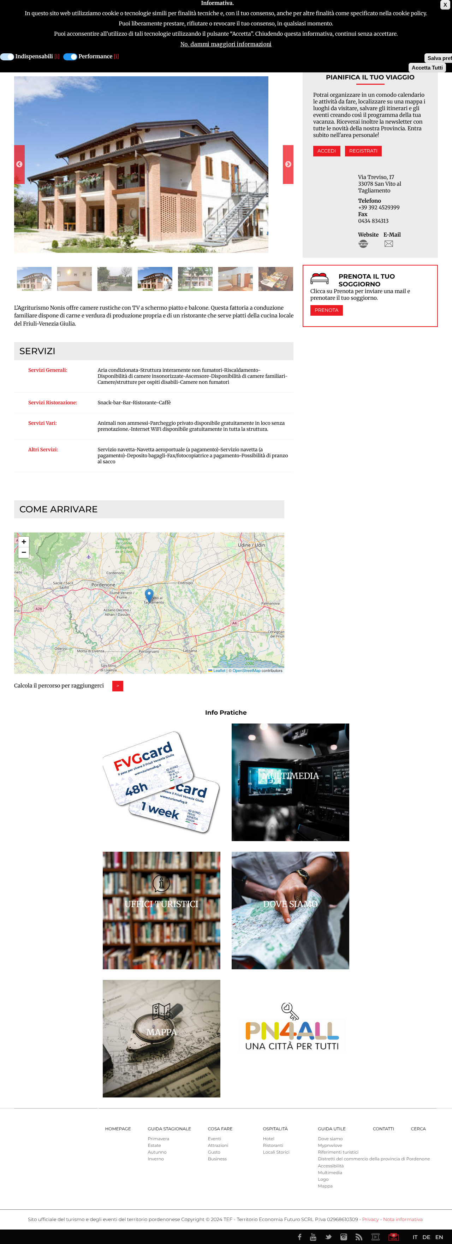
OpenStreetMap (247, 670)
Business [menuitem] (217, 1159)
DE (426, 1237)
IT (415, 1237)
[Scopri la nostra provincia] (375, 1237)
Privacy (370, 1219)
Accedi (326, 151)
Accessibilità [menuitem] (331, 1166)
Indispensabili (34, 56)
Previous (19, 164)
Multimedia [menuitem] (330, 1172)
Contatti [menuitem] (383, 1129)
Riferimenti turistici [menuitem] (338, 1152)
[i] (57, 56)
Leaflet (218, 670)
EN (439, 1237)
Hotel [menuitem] (268, 1139)
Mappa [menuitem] (325, 1186)
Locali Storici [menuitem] (276, 1152)
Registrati (363, 151)
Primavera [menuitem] (158, 1139)
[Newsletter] (393, 1237)
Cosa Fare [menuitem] (220, 1129)
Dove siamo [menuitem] (330, 1139)
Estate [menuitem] (154, 1145)
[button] (149, 596)
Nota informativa (403, 1219)
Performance (96, 56)
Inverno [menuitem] (156, 1159)
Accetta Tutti (427, 68)
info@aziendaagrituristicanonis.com (388, 243)
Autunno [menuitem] (157, 1152)
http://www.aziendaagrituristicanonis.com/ (363, 243)
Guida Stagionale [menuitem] (169, 1129)
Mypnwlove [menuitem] (330, 1145)
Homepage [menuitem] (118, 1129)
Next (288, 164)
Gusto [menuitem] (214, 1152)
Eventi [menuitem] (214, 1139)
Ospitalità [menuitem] (275, 1129)
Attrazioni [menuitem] (218, 1145)
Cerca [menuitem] (418, 1129)
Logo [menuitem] (323, 1179)
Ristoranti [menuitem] (273, 1145)
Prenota (326, 310)
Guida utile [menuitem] (332, 1129)
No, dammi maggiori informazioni (226, 44)
